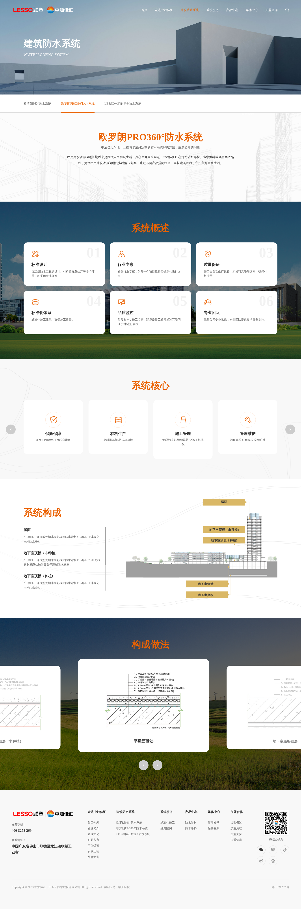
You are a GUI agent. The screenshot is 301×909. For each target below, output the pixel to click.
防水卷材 (191, 822)
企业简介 (93, 828)
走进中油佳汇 (164, 9)
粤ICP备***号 (280, 887)
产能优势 (93, 845)
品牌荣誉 (93, 857)
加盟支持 (236, 834)
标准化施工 (167, 822)
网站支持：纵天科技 (117, 887)
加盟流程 (236, 828)
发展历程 (93, 851)
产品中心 (232, 9)
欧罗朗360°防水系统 (37, 103)
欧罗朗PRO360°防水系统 (78, 103)
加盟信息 (236, 839)
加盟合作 (271, 9)
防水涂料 (191, 828)
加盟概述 (236, 822)
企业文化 (93, 834)
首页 (144, 9)
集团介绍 (93, 822)
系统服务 (212, 9)
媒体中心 (252, 9)
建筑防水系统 (189, 9)
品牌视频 (213, 828)
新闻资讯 (213, 822)
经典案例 (166, 828)
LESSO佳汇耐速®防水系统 (122, 103)
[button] (11, 429)
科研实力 (93, 839)
